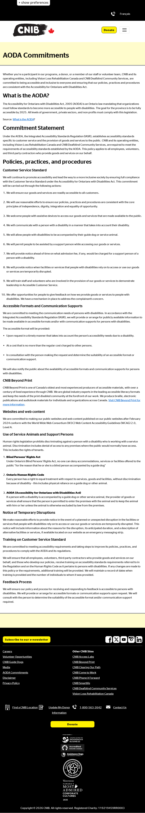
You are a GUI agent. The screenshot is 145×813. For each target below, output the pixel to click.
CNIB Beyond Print (83, 661)
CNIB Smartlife (81, 683)
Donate (109, 30)
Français (125, 13)
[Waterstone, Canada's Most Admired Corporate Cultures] (72, 790)
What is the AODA (23, 119)
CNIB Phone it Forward (86, 677)
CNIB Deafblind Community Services (94, 688)
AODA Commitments (15, 672)
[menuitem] (125, 14)
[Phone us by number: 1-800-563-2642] (113, 14)
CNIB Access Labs (83, 656)
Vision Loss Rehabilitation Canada (93, 693)
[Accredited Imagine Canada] (72, 748)
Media (6, 667)
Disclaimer (9, 677)
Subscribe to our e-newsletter (26, 639)
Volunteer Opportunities (17, 656)
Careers (7, 651)
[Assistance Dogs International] (72, 755)
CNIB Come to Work (84, 672)
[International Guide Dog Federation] (72, 768)
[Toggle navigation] (124, 29)
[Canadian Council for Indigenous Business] (72, 738)
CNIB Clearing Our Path (86, 667)
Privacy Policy (11, 683)
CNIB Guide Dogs (13, 661)
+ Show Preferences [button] (33, 2)
